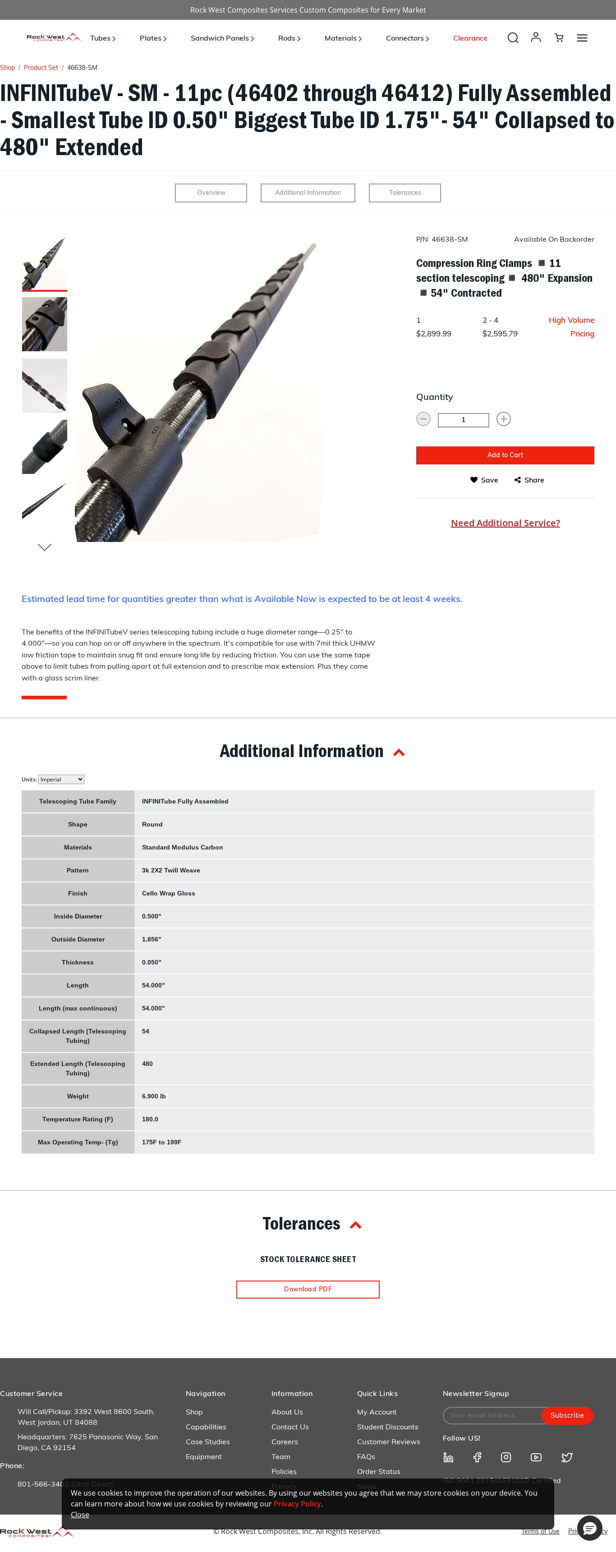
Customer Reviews (388, 1442)
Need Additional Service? (505, 523)
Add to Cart (505, 455)
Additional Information (308, 193)
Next (74, 388)
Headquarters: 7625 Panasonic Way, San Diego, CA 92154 (88, 1443)
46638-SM (82, 68)
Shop (7, 68)
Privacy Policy (297, 1504)
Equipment (204, 1457)
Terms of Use (540, 1532)
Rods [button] (287, 38)
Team (280, 1457)
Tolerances (405, 193)
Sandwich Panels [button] (221, 38)
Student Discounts (387, 1427)
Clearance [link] (470, 38)
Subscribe (567, 1415)
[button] (537, 46)
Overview (211, 193)
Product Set (41, 68)
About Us (287, 1412)
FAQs (366, 1457)
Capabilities (206, 1427)
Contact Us (290, 1427)
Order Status (378, 1472)
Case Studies (208, 1442)
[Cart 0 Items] (564, 37)
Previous (44, 547)
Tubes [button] (101, 38)
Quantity (434, 397)
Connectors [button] (406, 38)
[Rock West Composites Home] (54, 38)
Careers (284, 1442)
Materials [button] (342, 38)
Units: (30, 779)
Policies (284, 1472)
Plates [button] (151, 38)
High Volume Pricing (571, 327)
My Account (377, 1412)
